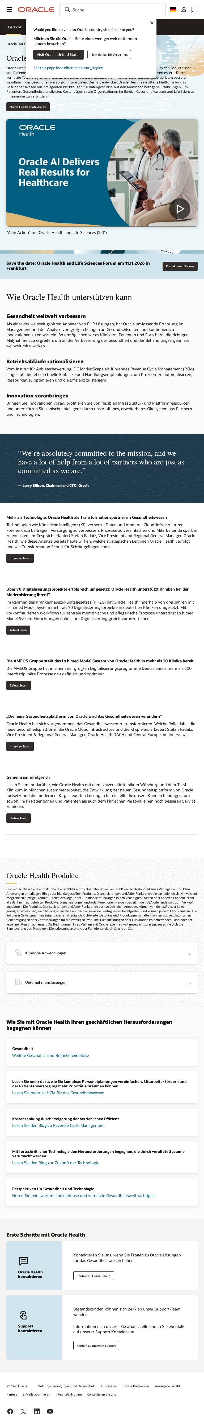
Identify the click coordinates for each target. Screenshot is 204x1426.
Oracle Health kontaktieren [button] (28, 107)
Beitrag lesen (18, 685)
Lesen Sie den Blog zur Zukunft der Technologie (55, 1162)
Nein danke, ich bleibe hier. (109, 54)
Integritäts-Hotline (69, 1394)
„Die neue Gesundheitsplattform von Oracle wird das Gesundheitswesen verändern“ (84, 716)
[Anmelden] (184, 9)
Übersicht (13, 27)
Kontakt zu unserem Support (96, 1346)
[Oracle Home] (36, 9)
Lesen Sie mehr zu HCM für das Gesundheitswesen (58, 1092)
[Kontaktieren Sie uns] (194, 9)
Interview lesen (20, 558)
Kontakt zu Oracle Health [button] (93, 1276)
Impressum (109, 1386)
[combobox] (113, 9)
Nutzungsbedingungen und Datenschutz (67, 1386)
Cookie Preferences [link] (136, 1386)
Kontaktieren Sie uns (180, 266)
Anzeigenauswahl (167, 1386)
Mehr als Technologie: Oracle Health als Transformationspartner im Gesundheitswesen (86, 517)
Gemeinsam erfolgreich (28, 777)
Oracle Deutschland (22, 43)
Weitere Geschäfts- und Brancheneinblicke (50, 1055)
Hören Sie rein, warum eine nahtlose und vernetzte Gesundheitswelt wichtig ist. (84, 1195)
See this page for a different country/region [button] (68, 67)
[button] (9, 9)
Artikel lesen (18, 630)
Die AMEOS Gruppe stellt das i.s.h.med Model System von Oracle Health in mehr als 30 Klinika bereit (100, 660)
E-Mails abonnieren (36, 1394)
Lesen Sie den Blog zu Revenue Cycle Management (58, 1125)
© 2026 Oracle (16, 1386)
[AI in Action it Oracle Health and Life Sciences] (102, 173)
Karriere (11, 1394)
